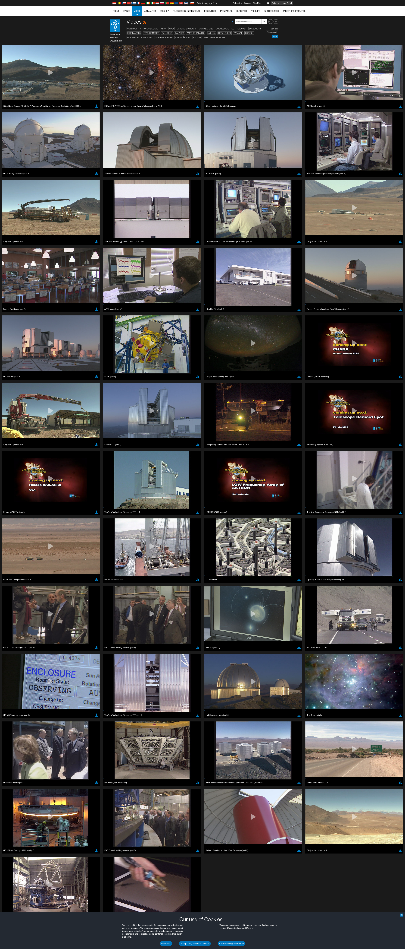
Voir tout (132, 29)
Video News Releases (214, 37)
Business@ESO (271, 11)
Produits (255, 11)
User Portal (287, 3)
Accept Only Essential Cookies (195, 943)
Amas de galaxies (196, 33)
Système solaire (163, 37)
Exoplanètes (134, 33)
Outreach (241, 11)
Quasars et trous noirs (140, 37)
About (116, 11)
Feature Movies (151, 33)
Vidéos (137, 11)
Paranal (238, 33)
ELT (233, 29)
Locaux (249, 33)
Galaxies (179, 33)
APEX (171, 29)
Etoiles (197, 37)
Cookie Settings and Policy (231, 943)
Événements (226, 11)
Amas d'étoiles (182, 37)
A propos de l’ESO (149, 29)
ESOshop (164, 11)
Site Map (257, 3)
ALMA (163, 29)
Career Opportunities (294, 11)
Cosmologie (222, 29)
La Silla (211, 33)
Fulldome (167, 33)
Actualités (150, 11)
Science (275, 3)
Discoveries (210, 11)
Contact (247, 3)
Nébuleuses (224, 33)
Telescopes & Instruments (186, 11)
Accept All (166, 943)
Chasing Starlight (186, 29)
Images (126, 11)
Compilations (206, 29)
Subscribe (237, 3)
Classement (272, 32)
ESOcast (241, 29)
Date (275, 36)
